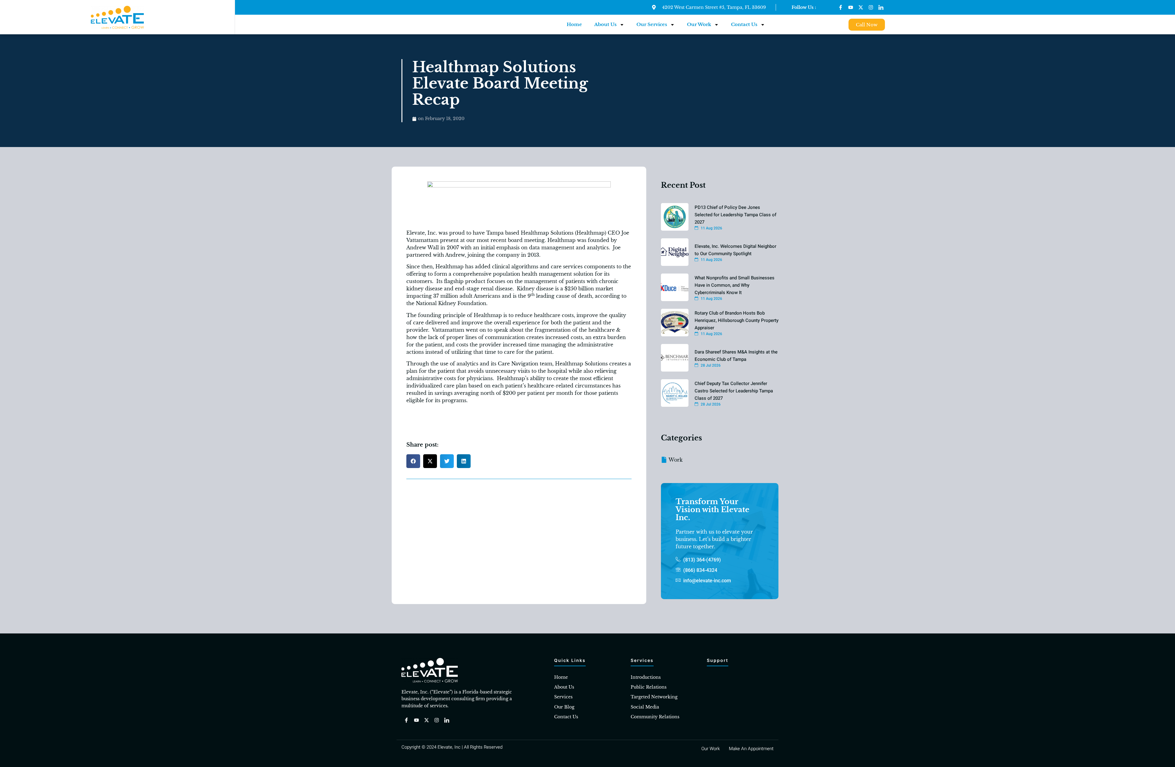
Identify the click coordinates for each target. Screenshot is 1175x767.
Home (574, 24)
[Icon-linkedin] (881, 7)
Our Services (651, 24)
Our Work (699, 24)
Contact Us (744, 24)
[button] (413, 461)
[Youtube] (851, 7)
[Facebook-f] (840, 7)
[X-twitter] (861, 7)
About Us (605, 24)
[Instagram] (871, 7)
